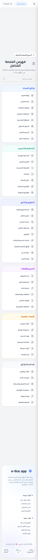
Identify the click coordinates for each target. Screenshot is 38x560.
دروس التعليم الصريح (24, 526)
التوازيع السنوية (26, 511)
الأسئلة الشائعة (6, 551)
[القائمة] (34, 4)
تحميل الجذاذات (26, 503)
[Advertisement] (19, 31)
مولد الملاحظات (26, 530)
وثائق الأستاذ (27, 533)
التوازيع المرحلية (25, 523)
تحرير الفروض (26, 507)
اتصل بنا (17, 551)
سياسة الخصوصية (30, 551)
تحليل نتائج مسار (25, 500)
